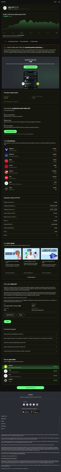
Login (55, 1)
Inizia (7, 321)
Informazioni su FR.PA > (13, 41)
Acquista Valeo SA (30, 67)
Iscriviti (4, 35)
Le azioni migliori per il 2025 (30, 261)
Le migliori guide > (34, 41)
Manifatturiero (10, 314)
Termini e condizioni (13, 453)
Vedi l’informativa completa (21, 453)
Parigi (20, 314)
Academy (31, 134)
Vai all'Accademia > (31, 277)
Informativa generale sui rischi (5, 458)
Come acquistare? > (24, 41)
